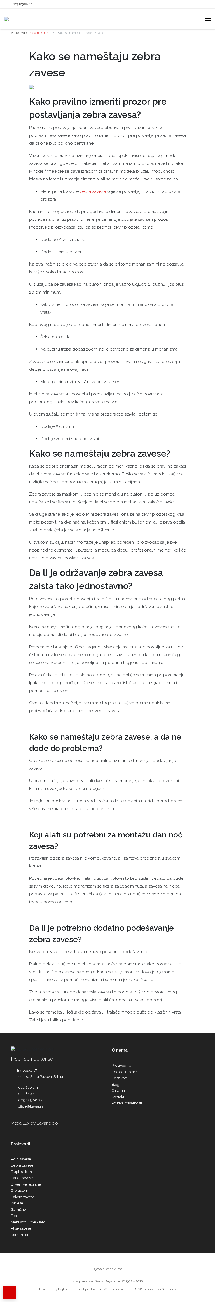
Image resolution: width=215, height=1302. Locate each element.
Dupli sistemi (22, 1172)
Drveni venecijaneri (27, 1184)
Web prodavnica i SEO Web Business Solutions (140, 1289)
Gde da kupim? (124, 1072)
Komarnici (19, 1235)
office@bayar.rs (30, 1106)
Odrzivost (119, 1078)
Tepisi (15, 1216)
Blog (115, 1084)
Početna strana (39, 33)
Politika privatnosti (127, 1103)
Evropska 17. (27, 1070)
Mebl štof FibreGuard (28, 1222)
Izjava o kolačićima (107, 1269)
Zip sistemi (20, 1190)
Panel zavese (22, 1178)
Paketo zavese (22, 1197)
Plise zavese (21, 1228)
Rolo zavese (21, 1159)
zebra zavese (93, 191)
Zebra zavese (22, 1165)
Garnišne (18, 1209)
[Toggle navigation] (208, 19)
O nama (118, 1090)
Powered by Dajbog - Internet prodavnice (70, 1289)
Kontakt (118, 1097)
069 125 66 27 (22, 4)
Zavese (17, 1203)
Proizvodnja (121, 1065)
